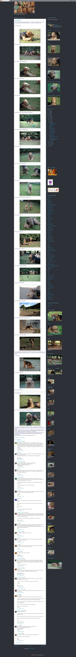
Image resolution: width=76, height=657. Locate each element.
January (51, 144)
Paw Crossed (50, 304)
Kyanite (18, 498)
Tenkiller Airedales (20, 558)
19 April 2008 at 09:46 (20, 631)
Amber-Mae (19, 551)
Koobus (49, 244)
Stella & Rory (50, 279)
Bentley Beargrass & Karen (52, 204)
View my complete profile (56, 27)
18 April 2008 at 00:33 (20, 592)
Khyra (48, 242)
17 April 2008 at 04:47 (20, 475)
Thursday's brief (51, 135)
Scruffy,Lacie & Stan (51, 277)
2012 (49, 110)
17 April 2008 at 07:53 (20, 488)
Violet (48, 296)
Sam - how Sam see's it (51, 274)
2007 (49, 145)
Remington (49, 268)
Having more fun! (51, 128)
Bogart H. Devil (19, 633)
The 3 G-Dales (19, 477)
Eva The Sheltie (50, 218)
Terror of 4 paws (50, 285)
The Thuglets (55, 24)
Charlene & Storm (50, 213)
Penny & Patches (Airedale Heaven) (53, 265)
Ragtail (49, 306)
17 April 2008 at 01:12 (20, 450)
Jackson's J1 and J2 (20, 589)
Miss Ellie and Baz (20, 461)
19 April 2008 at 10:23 (20, 640)
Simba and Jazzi (19, 531)
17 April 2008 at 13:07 (20, 542)
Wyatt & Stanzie (50, 299)
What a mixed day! (52, 132)
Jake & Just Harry (50, 236)
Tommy (49, 291)
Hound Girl (49, 227)
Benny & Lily (49, 203)
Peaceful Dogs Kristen (51, 264)
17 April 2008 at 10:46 (20, 496)
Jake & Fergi (49, 235)
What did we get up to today (53, 136)
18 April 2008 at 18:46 (20, 623)
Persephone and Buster (21, 610)
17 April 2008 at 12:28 (20, 521)
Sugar (48, 282)
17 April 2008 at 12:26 (20, 510)
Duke (18, 452)
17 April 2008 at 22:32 (20, 575)
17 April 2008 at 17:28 (20, 549)
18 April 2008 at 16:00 (20, 608)
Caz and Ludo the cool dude (21, 512)
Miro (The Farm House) (51, 256)
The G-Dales (49, 288)
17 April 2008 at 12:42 (20, 529)
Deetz (18, 523)
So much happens (52, 131)
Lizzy (18, 544)
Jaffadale (49, 233)
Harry (18, 490)
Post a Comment (18, 642)
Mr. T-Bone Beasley (20, 577)
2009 (49, 114)
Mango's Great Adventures (52, 250)
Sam (48, 273)
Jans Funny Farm (50, 238)
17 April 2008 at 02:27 (20, 459)
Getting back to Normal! (52, 123)
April (50, 122)
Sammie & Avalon (50, 276)
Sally (48, 271)
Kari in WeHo (50, 239)
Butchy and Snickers (51, 210)
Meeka (49, 253)
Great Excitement (52, 137)
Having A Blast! (51, 124)
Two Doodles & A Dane (51, 294)
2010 (49, 113)
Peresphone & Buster (51, 267)
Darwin (49, 215)
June (50, 119)
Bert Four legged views (51, 206)
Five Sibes (49, 221)
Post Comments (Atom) (32, 648)
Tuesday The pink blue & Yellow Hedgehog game (54, 139)
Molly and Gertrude (20, 441)
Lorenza (18, 625)
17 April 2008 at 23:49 (20, 587)
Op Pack (49, 262)
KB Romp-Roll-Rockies (51, 241)
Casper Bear (49, 212)
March (51, 141)
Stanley (18, 594)
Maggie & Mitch (50, 247)
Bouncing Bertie (50, 209)
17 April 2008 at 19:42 (20, 566)
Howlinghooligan (50, 230)
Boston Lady (49, 207)
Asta (48, 198)
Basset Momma (50, 201)
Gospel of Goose (50, 224)
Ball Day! (50, 127)
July (50, 118)
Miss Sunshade (50, 259)
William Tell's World (50, 297)
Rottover (49, 270)
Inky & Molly (49, 232)
